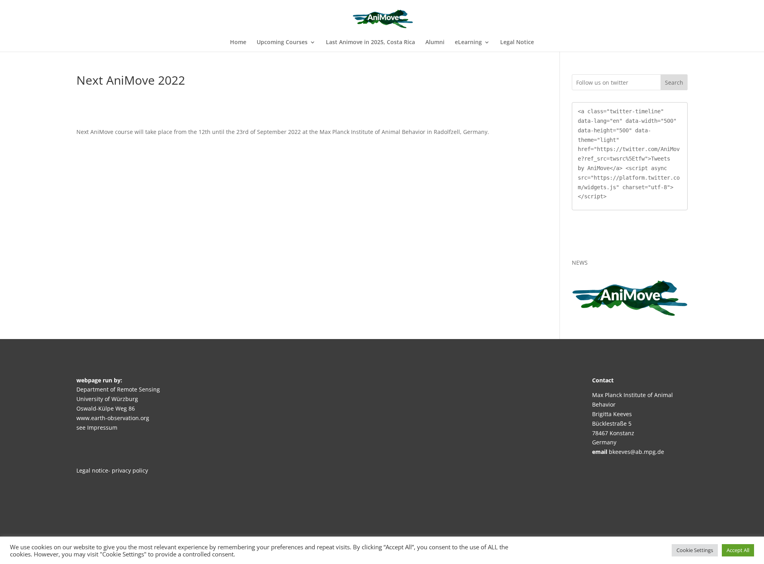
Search (674, 82)
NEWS (580, 262)
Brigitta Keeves (612, 414)
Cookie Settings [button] (694, 550)
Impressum (102, 427)
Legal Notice (517, 42)
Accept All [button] (738, 550)
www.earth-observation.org (112, 418)
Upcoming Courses (282, 42)
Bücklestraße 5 (611, 423)
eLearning (468, 42)
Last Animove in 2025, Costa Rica (370, 42)
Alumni (434, 42)
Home (238, 42)
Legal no (87, 470)
